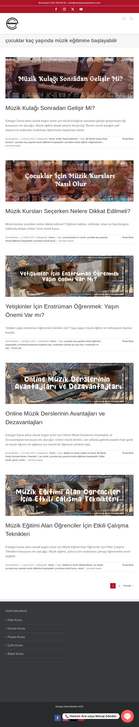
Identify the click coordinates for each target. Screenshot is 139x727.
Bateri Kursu (16, 653)
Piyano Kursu (16, 637)
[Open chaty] (127, 716)
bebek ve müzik (88, 453)
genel (15, 460)
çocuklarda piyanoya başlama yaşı (35, 344)
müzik (22, 460)
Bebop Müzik (85, 565)
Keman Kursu (16, 628)
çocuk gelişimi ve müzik (74, 237)
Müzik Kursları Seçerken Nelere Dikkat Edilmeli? (67, 211)
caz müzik (44, 456)
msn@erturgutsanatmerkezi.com (84, 3)
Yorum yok (16, 348)
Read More (128, 139)
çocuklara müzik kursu (45, 241)
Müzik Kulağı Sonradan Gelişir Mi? (50, 108)
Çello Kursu (15, 645)
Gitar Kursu (15, 620)
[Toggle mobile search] (124, 19)
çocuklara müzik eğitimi (75, 142)
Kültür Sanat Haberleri (67, 139)
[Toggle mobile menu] (132, 19)
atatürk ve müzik (71, 453)
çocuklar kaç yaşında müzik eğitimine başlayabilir (39, 142)
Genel (52, 139)
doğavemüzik (95, 142)
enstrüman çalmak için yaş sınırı (68, 344)
